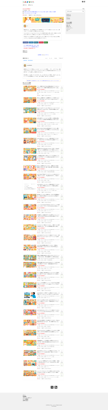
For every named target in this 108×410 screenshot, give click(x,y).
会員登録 (39, 54)
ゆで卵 (49, 124)
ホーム (24, 395)
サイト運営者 (25, 399)
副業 (48, 336)
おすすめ (49, 92)
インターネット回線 (51, 190)
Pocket (41, 42)
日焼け (49, 161)
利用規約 (24, 396)
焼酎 (54, 134)
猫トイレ (55, 200)
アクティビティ (69, 27)
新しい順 (50, 58)
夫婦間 (52, 103)
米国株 (49, 251)
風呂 (53, 356)
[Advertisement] (17, 42)
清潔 (48, 180)
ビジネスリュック (50, 210)
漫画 (38, 93)
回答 (61, 90)
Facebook (26, 42)
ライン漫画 (54, 92)
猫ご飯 (53, 200)
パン (48, 366)
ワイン (53, 134)
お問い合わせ (25, 400)
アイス (25, 13)
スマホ (49, 278)
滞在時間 (50, 171)
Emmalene (54, 406)
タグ (67, 30)
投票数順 (55, 58)
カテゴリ (68, 29)
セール (55, 124)
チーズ (50, 134)
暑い (36, 13)
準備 (48, 171)
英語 (53, 346)
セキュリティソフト (51, 316)
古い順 (46, 58)
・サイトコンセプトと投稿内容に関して (31, 46)
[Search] (83, 11)
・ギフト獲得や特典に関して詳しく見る (31, 45)
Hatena (36, 42)
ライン (52, 92)
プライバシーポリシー (27, 397)
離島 (53, 171)
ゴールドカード (50, 241)
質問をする (30, 5)
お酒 (48, 134)
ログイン (47, 54)
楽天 (57, 124)
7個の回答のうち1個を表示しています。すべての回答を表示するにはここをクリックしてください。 (43, 80)
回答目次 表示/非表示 (28, 60)
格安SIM (49, 326)
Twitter (31, 42)
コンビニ (29, 13)
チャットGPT (50, 268)
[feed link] (56, 387)
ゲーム (49, 297)
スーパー (33, 13)
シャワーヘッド (50, 356)
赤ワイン (56, 134)
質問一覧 (24, 5)
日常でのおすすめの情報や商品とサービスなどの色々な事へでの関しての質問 (40, 11)
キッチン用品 (52, 124)
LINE (46, 42)
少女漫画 (57, 92)
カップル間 (49, 103)
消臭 (48, 153)
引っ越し (55, 190)
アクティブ (61, 58)
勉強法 (52, 346)
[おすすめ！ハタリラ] (28, 2)
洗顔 (51, 144)
